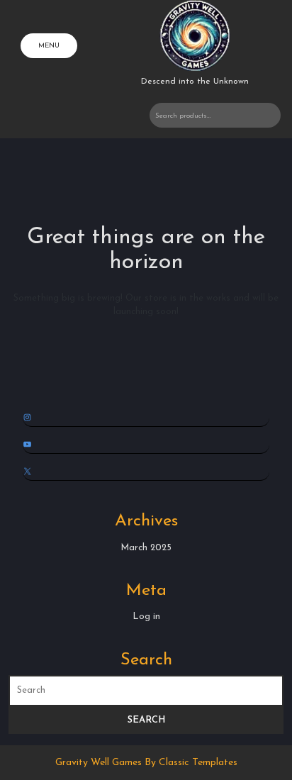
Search (264, 115)
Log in (146, 616)
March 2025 (146, 547)
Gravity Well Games (100, 762)
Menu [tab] (49, 46)
